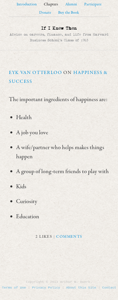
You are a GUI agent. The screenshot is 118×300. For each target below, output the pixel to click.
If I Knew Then (59, 28)
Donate (45, 12)
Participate (92, 4)
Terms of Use (14, 287)
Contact (109, 287)
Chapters (51, 4)
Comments (69, 236)
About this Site (81, 287)
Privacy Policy (46, 287)
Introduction (27, 4)
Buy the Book (68, 12)
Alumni (71, 4)
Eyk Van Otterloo (35, 72)
